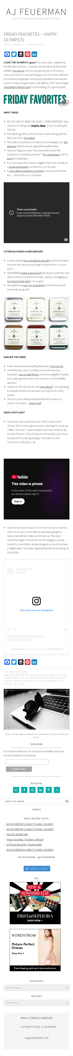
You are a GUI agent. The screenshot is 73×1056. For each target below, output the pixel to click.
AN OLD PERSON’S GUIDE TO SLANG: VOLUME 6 (30, 829)
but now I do (56, 366)
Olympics (28, 681)
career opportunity (19, 166)
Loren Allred (49, 678)
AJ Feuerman (36, 11)
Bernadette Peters (37, 675)
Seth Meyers (51, 681)
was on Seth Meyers (29, 374)
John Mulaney (36, 678)
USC (15, 684)
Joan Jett (25, 678)
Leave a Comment (36, 44)
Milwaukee (18, 681)
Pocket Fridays (21, 672)
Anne (9, 158)
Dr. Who (63, 675)
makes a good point (31, 273)
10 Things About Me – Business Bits (24, 844)
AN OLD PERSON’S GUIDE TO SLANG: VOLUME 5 (30, 849)
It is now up (18, 70)
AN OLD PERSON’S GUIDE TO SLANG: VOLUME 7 (30, 824)
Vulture (21, 684)
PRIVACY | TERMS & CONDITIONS (36, 1018)
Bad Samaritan (22, 675)
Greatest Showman (12, 678)
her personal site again (19, 281)
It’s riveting (29, 138)
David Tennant (53, 675)
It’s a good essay (51, 154)
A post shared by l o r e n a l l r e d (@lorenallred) (36, 649)
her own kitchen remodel (36, 260)
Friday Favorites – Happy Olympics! (30, 37)
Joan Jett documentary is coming (26, 170)
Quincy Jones (39, 681)
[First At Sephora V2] (35, 926)
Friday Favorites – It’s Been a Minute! (24, 839)
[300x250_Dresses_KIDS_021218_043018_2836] (35, 973)
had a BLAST (46, 386)
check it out (35, 403)
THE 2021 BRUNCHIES (17, 834)
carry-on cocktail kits (34, 285)
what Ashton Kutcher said (17, 87)
